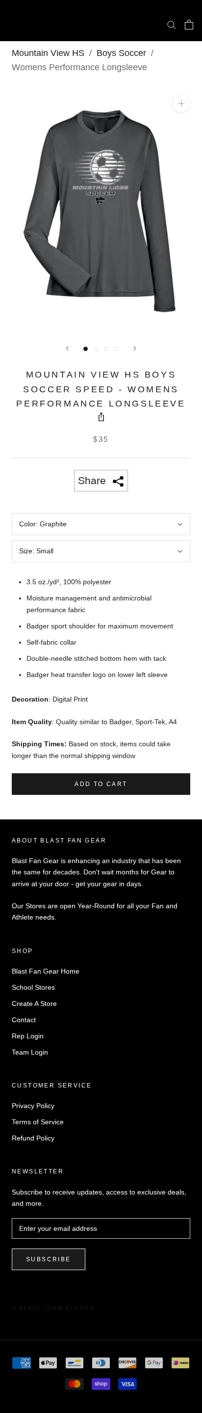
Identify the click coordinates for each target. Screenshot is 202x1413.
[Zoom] (181, 103)
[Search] (171, 24)
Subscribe (48, 1259)
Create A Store (34, 1003)
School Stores (33, 987)
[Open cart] (189, 24)
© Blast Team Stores (53, 1308)
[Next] (134, 348)
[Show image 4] (116, 349)
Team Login (30, 1052)
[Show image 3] (106, 349)
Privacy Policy (33, 1106)
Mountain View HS (48, 53)
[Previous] (67, 348)
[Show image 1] (85, 349)
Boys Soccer (121, 53)
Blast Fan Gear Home (45, 971)
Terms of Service (38, 1122)
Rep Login (28, 1036)
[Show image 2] (96, 349)
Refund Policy (33, 1138)
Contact (24, 1020)
